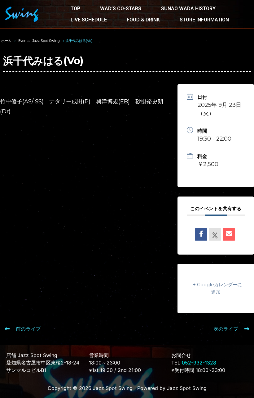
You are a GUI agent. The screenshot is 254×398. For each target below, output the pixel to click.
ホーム (6, 40)
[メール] (229, 234)
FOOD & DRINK (143, 20)
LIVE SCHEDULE (89, 20)
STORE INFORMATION (204, 20)
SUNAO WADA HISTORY (188, 8)
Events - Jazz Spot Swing (39, 40)
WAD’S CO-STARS (120, 8)
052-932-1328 (199, 363)
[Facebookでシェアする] (201, 234)
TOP (75, 8)
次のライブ (225, 329)
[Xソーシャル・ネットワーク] (215, 234)
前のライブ (28, 329)
